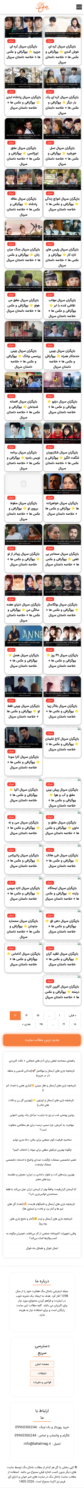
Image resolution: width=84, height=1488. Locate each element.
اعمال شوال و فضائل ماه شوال (42, 1248)
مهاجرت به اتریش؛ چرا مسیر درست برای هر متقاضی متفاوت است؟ (41, 1127)
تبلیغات (42, 1373)
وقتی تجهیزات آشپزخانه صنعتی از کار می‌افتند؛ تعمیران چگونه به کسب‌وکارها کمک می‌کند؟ (41, 1236)
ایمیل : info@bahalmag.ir (42, 1444)
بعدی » (26, 1024)
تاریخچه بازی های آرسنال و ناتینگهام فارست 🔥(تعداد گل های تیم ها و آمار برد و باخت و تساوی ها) (41, 1206)
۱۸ (75, 1024)
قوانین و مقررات (42, 1382)
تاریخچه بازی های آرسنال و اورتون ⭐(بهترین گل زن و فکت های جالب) (41, 1103)
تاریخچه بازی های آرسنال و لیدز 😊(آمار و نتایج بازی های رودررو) (41, 1221)
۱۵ (38, 1015)
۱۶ (26, 1015)
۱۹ (64, 1024)
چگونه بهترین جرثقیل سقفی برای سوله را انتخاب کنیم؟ (42, 1150)
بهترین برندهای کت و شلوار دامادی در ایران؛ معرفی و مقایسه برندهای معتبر (41, 1177)
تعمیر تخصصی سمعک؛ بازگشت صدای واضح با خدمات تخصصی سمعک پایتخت (41, 1162)
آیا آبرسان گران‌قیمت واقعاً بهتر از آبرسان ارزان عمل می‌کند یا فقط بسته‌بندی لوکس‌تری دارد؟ (41, 1192)
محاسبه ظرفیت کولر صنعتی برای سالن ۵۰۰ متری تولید (42, 1140)
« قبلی (72, 1015)
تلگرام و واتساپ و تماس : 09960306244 (42, 1435)
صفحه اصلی (42, 1364)
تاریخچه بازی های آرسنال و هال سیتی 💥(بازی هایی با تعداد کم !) (41, 1088)
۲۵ (41, 1024)
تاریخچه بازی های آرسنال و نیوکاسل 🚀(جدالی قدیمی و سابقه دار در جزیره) (41, 1073)
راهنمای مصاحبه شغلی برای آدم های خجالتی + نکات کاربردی (42, 1061)
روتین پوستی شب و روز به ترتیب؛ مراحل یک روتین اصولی (42, 1115)
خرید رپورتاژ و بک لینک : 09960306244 (42, 1427)
